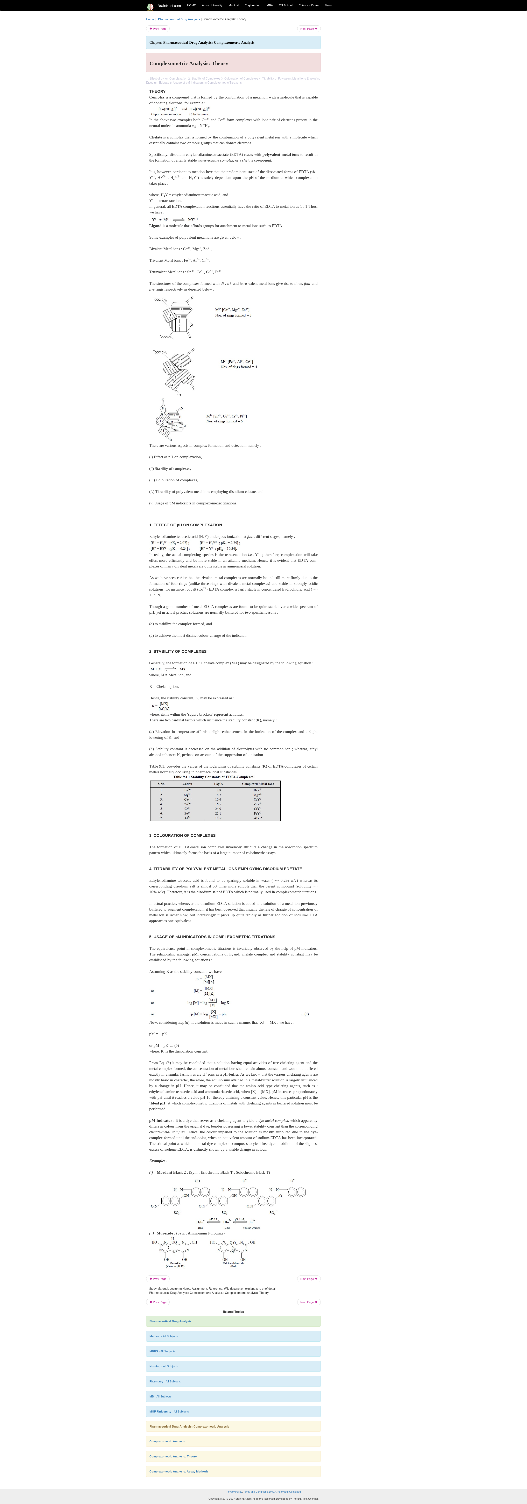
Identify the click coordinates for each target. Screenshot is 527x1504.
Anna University (212, 5)
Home (150, 19)
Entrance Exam (309, 5)
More (328, 5)
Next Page (307, 28)
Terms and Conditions (255, 1491)
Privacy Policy (234, 1491)
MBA (270, 5)
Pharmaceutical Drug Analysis (179, 19)
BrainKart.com (169, 6)
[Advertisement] (354, 79)
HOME (191, 5)
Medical (234, 5)
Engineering (252, 5)
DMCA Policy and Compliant (285, 1491)
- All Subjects (163, 1336)
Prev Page (159, 28)
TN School (286, 5)
